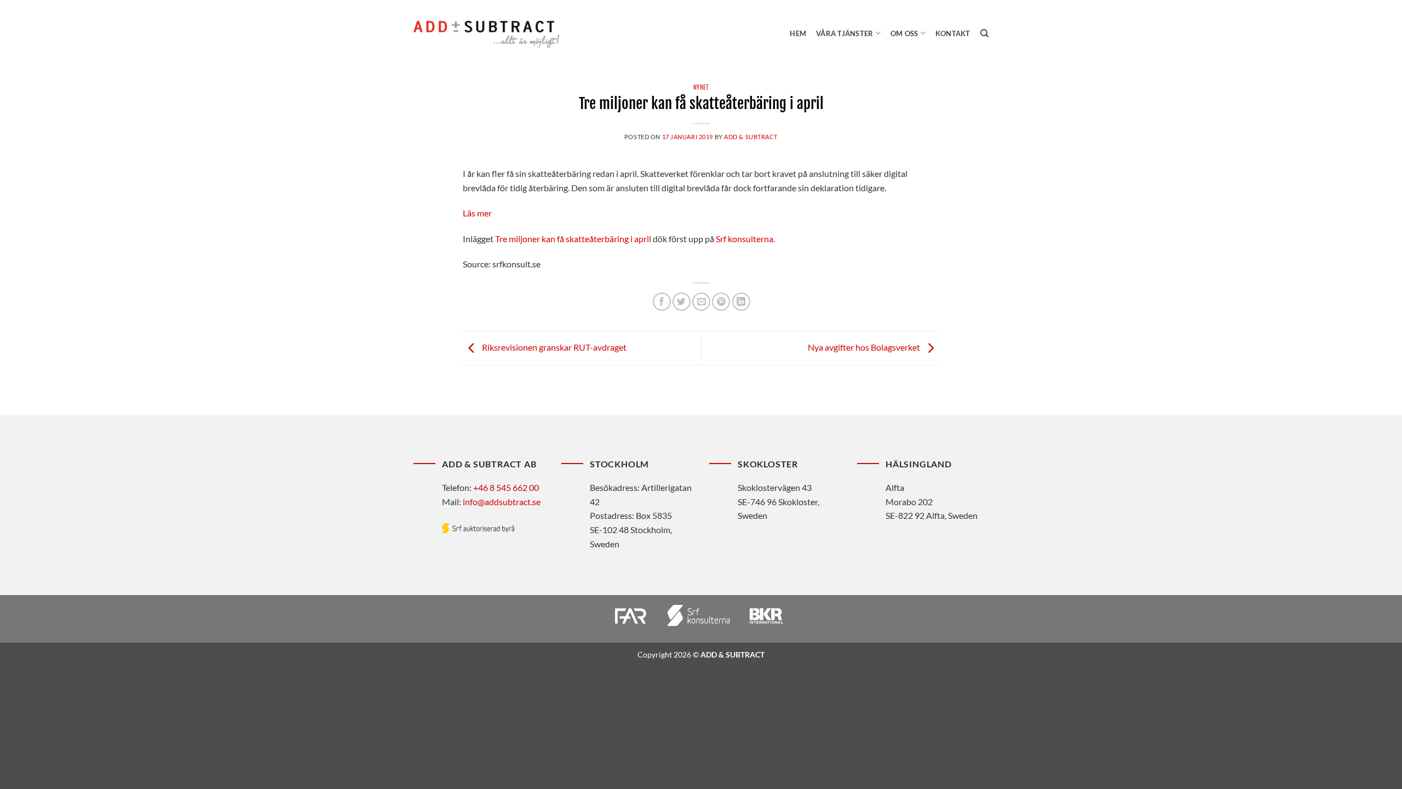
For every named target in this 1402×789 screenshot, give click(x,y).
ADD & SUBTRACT (751, 136)
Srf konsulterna (744, 238)
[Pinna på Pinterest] (721, 302)
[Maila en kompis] (701, 302)
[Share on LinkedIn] (741, 302)
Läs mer (477, 213)
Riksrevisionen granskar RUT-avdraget (553, 347)
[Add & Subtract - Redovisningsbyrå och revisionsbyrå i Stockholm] (486, 34)
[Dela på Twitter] (682, 302)
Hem (798, 33)
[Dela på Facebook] (662, 302)
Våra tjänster (844, 33)
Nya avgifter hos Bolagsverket (865, 347)
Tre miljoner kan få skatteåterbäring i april (573, 238)
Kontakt (952, 33)
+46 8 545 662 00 (506, 487)
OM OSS (904, 33)
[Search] (984, 33)
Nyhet (701, 88)
